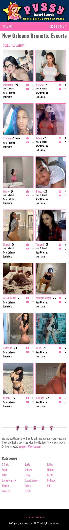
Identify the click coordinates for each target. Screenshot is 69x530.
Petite (50, 475)
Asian (4, 470)
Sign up (61, 26)
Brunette (6, 491)
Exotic (28, 486)
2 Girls (5, 464)
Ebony (27, 475)
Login (52, 26)
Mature (50, 470)
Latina (50, 464)
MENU (10, 26)
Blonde (5, 486)
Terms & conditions (34, 517)
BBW (4, 475)
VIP (48, 486)
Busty (27, 464)
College (28, 470)
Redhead (51, 480)
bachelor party (9, 480)
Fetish (27, 491)
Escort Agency (32, 480)
